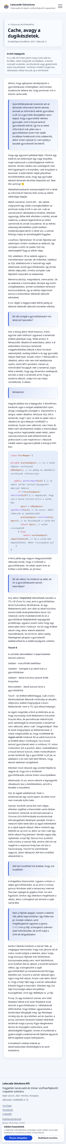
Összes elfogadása (18, 1138)
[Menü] (60, 6)
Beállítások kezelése (47, 1138)
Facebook (7, 1109)
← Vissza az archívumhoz (21, 24)
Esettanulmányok (11, 1119)
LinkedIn (7, 1114)
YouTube (7, 1105)
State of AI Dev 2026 (13, 1123)
